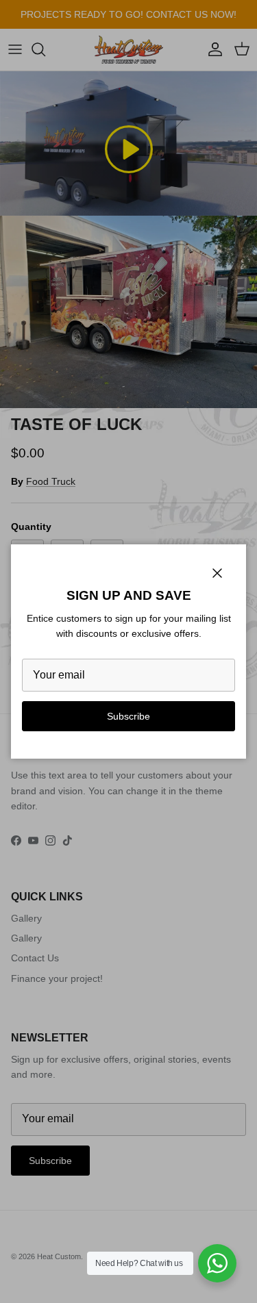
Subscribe (128, 716)
